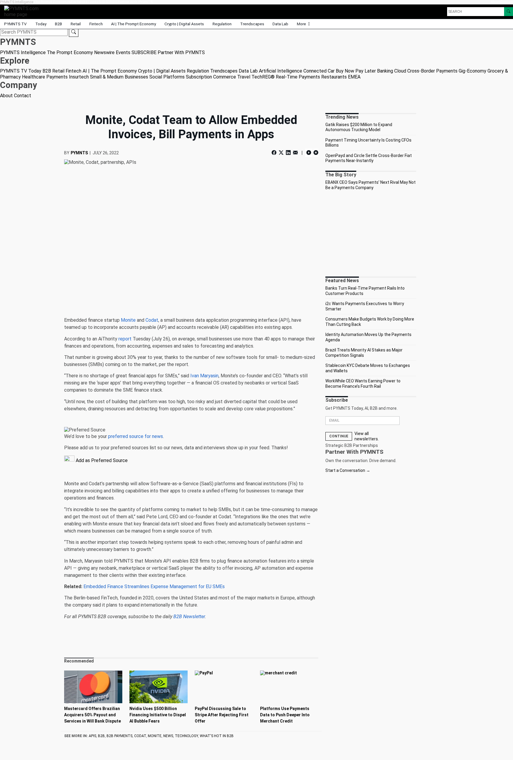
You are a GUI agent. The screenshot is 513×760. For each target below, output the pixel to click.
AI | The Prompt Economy (133, 23)
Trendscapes (252, 23)
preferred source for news (135, 436)
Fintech (96, 23)
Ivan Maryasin (204, 376)
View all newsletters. (366, 436)
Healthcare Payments (45, 77)
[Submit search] (73, 32)
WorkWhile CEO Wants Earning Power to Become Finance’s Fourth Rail (362, 384)
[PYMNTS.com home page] (23, 11)
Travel (243, 77)
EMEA (354, 77)
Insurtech (79, 77)
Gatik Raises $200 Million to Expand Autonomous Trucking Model (358, 127)
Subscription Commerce (211, 77)
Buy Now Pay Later (356, 71)
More (302, 23)
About (495, 2)
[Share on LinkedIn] (288, 153)
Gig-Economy (472, 71)
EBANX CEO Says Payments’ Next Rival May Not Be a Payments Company (370, 185)
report (125, 339)
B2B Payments (119, 736)
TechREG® (263, 77)
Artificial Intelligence (280, 71)
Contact (506, 2)
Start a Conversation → (347, 470)
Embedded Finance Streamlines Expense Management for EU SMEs (154, 586)
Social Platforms (167, 77)
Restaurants (334, 77)
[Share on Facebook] (275, 153)
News (168, 736)
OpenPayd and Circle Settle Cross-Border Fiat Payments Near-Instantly (368, 158)
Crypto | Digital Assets (184, 23)
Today (40, 23)
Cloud (400, 71)
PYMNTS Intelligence (16, 2)
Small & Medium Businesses (119, 77)
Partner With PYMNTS (135, 2)
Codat (151, 320)
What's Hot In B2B (217, 736)
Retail (76, 23)
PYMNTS (79, 152)
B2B (58, 23)
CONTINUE (338, 436)
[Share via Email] (295, 153)
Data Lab (280, 23)
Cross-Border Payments (432, 71)
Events (93, 2)
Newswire (78, 2)
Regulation (222, 23)
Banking (385, 71)
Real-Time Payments (298, 77)
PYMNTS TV (15, 23)
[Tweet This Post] (281, 153)
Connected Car (319, 71)
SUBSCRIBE (108, 2)
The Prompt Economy (50, 2)
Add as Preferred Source (101, 460)
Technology (186, 736)
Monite (128, 320)
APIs (92, 736)
